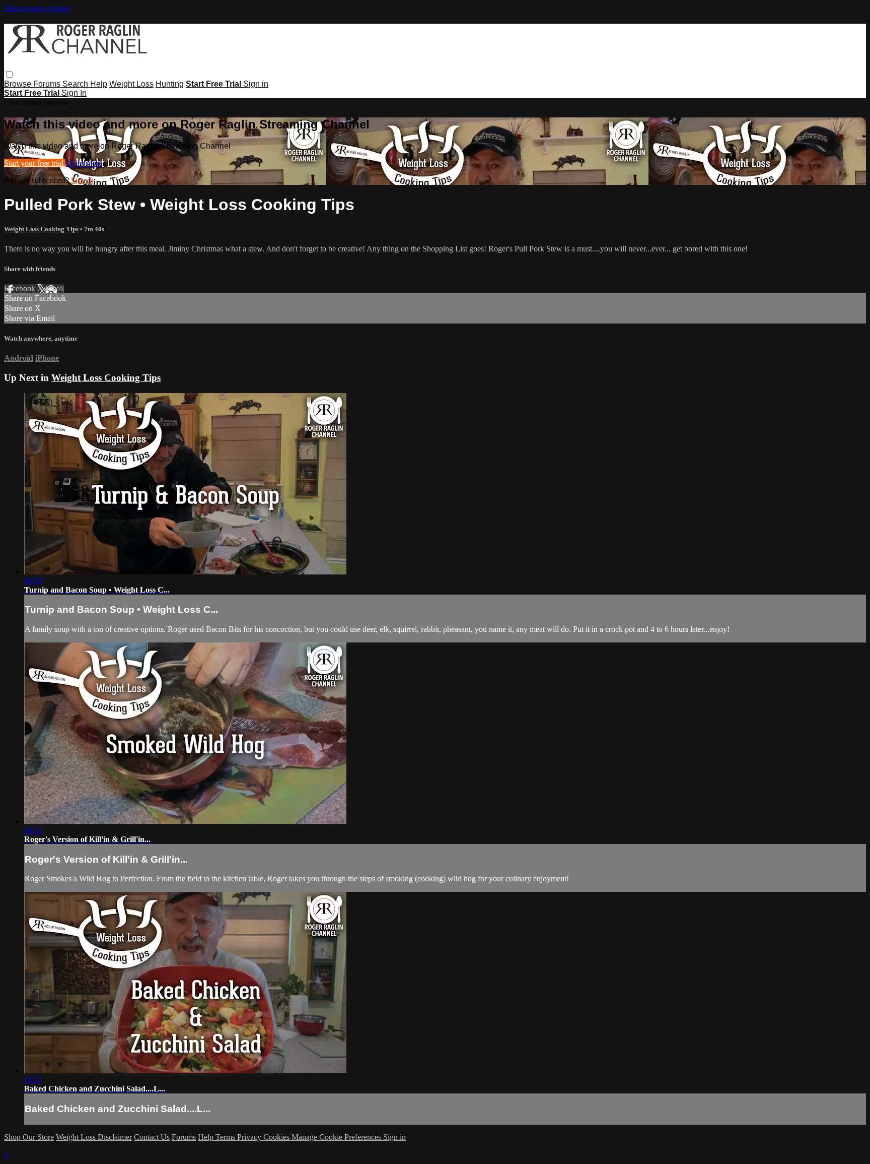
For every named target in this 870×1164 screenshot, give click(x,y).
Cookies (277, 1137)
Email (54, 288)
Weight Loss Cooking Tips (42, 229)
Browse (18, 84)
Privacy (250, 1137)
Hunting (170, 84)
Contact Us (152, 1137)
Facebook (20, 288)
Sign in (255, 84)
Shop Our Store (29, 1137)
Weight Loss (131, 84)
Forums (47, 84)
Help (98, 84)
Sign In (74, 93)
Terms (226, 1137)
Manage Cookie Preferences (337, 1137)
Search (76, 84)
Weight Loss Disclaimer (94, 1137)
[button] (9, 74)
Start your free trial (34, 163)
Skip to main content (36, 8)
